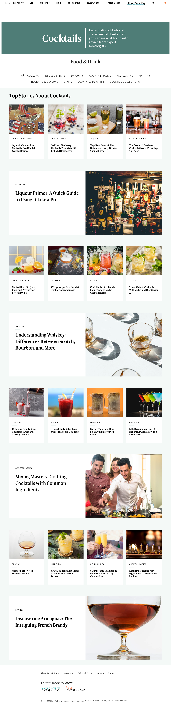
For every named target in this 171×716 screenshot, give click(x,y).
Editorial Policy (85, 673)
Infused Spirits (54, 75)
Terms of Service (121, 700)
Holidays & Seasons (44, 81)
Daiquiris (77, 75)
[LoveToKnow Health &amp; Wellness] (50, 688)
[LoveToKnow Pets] (75, 688)
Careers (100, 673)
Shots (68, 81)
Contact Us (113, 673)
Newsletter (68, 673)
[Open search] (153, 3)
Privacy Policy (107, 700)
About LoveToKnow (50, 673)
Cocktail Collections (125, 81)
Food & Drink (85, 62)
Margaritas (125, 75)
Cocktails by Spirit (91, 81)
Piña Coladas (29, 75)
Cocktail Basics (100, 75)
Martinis (145, 75)
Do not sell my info (91, 700)
